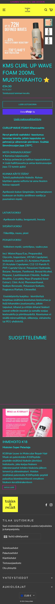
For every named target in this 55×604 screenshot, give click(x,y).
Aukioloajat (14, 586)
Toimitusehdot (10, 548)
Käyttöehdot (9, 558)
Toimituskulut (8, 93)
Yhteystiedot (16, 577)
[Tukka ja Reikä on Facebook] (46, 504)
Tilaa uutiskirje (18, 520)
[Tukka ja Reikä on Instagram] (51, 504)
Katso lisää (9, 487)
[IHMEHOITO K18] (27, 423)
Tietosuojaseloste (12, 563)
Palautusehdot (10, 553)
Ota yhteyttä (9, 568)
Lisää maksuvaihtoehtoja (27, 119)
